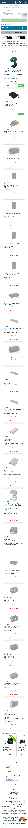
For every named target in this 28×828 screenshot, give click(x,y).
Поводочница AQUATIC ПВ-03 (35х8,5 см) (14, 328)
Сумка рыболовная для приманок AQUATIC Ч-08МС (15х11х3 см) (12, 214)
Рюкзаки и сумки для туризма (12, 780)
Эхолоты (8, 766)
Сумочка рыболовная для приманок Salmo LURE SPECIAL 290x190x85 (13, 503)
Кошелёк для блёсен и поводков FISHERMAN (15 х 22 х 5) (12, 571)
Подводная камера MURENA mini (7, 750)
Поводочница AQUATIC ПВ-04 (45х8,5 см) (14, 409)
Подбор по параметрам (14, 32)
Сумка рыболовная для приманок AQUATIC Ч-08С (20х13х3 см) (12, 244)
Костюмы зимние (9, 779)
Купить (21, 85)
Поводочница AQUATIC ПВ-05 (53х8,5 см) (14, 381)
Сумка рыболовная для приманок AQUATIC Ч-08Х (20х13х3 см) (12, 274)
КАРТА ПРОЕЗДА (14, 798)
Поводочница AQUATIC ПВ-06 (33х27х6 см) (13, 469)
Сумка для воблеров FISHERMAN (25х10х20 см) (12, 538)
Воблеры (8, 767)
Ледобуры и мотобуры (10, 770)
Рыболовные (22, 43)
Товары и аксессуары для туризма (13, 784)
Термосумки (7, 45)
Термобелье (8, 771)
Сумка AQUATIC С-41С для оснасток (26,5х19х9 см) (12, 712)
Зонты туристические (10, 782)
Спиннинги (8, 765)
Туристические (8, 43)
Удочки (7, 768)
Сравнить (7, 85)
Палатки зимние (9, 778)
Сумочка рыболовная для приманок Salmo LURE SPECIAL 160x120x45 (13, 71)
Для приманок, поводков (21, 45)
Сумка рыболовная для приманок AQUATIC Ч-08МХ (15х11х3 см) (12, 184)
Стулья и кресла (9, 781)
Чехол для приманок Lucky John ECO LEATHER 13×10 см (13, 103)
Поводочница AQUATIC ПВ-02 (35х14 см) (14, 438)
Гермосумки (12, 45)
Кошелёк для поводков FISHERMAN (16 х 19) (14, 159)
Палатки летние (9, 776)
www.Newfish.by (16, 810)
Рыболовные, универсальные (17, 46)
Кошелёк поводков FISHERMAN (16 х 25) (14, 357)
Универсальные (15, 43)
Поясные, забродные (5, 46)
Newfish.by (5, 823)
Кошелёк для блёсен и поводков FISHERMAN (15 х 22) (12, 304)
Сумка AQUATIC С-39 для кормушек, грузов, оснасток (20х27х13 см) (12, 598)
